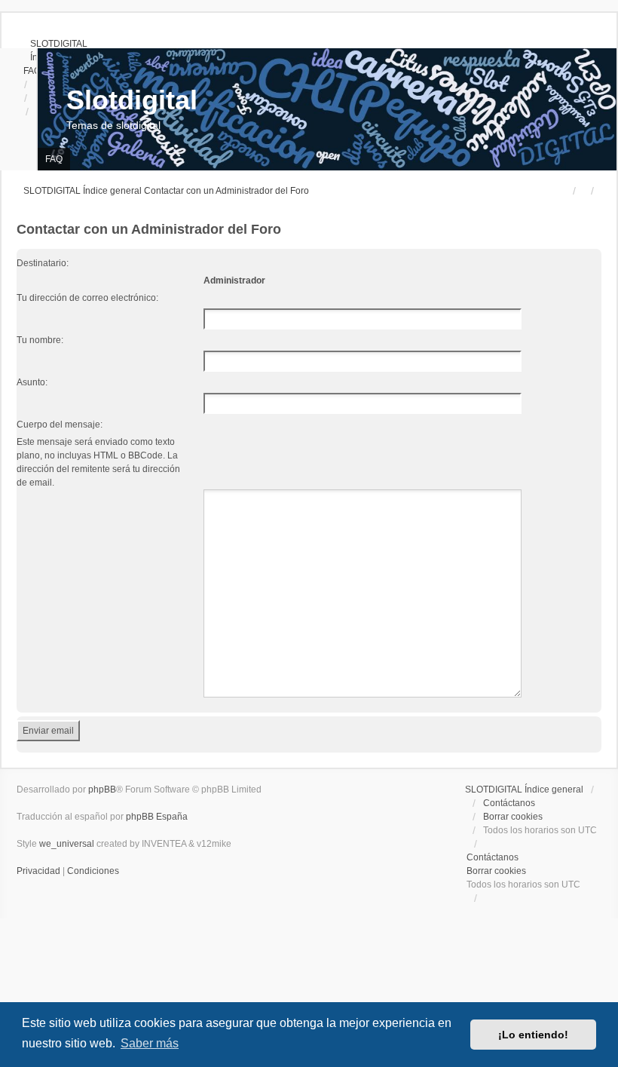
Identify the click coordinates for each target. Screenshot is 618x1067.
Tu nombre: (40, 340)
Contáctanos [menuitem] (509, 803)
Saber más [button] (150, 1043)
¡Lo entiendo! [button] (533, 1035)
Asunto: (32, 382)
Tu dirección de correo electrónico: (87, 298)
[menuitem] (52, 43)
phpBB (102, 789)
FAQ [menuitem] (54, 159)
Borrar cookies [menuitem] (513, 816)
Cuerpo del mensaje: (59, 424)
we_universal (66, 844)
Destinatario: (43, 263)
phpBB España (157, 816)
